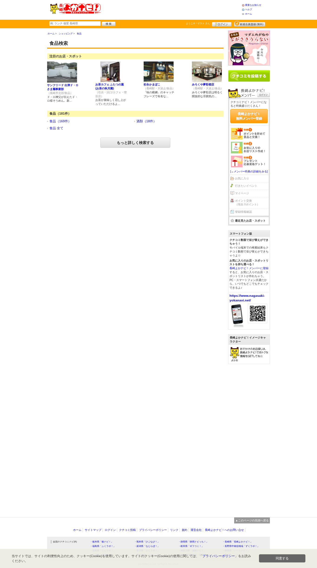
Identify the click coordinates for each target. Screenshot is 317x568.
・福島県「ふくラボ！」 (103, 546)
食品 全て (56, 128)
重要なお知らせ (253, 5)
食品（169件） (60, 121)
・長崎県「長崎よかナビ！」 (237, 541)
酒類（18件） (146, 121)
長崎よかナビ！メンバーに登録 (249, 268)
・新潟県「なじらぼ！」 (147, 546)
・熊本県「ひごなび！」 (147, 541)
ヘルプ (248, 9)
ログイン (222, 24)
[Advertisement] (171, 9)
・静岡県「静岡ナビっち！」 (193, 541)
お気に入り (242, 178)
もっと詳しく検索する (135, 143)
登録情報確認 (243, 211)
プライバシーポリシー (153, 530)
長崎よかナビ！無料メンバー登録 (249, 116)
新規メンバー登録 (249, 24)
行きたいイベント (246, 185)
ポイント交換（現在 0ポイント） (247, 202)
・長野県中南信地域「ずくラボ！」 (240, 546)
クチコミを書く (249, 76)
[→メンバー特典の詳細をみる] (249, 171)
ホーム (248, 14)
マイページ (242, 193)
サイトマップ (93, 530)
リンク (174, 530)
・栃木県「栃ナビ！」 (101, 541)
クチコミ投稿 (127, 530)
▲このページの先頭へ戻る (252, 520)
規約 (184, 530)
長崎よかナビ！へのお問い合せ (224, 530)
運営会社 (196, 530)
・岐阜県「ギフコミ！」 (191, 546)
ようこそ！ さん (198, 23)
